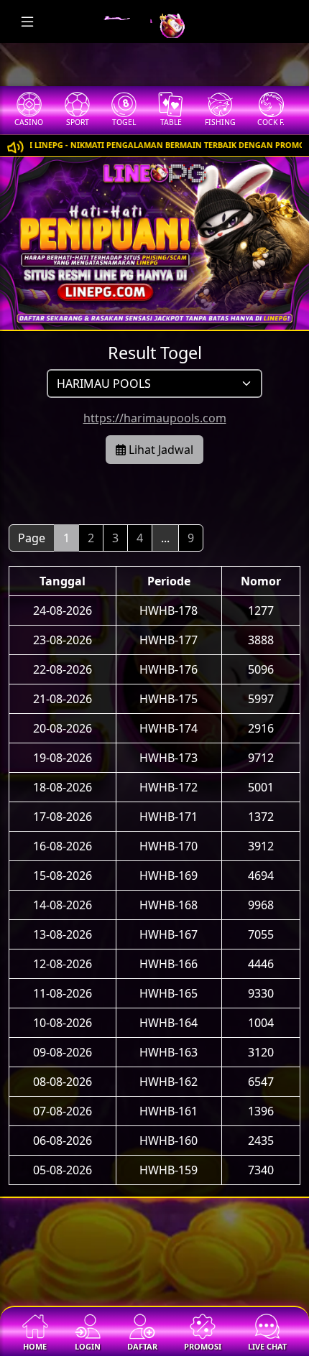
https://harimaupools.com (154, 418)
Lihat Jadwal (159, 450)
